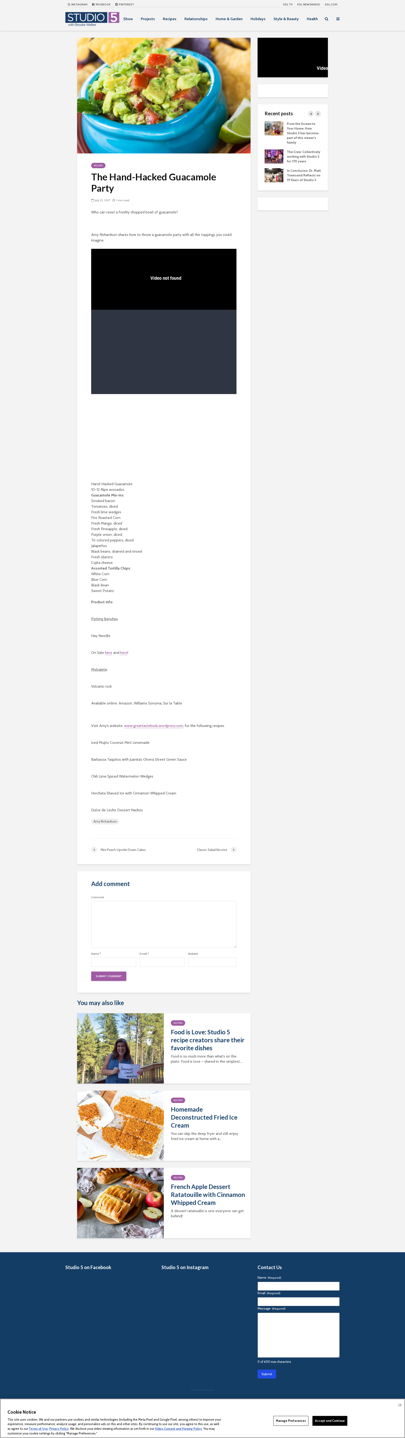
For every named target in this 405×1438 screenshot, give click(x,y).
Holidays (258, 19)
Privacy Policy (59, 1429)
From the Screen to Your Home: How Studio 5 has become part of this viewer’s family (303, 133)
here (108, 652)
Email (144, 953)
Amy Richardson (105, 821)
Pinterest (126, 4)
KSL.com (331, 4)
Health (312, 19)
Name (96, 953)
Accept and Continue (330, 1421)
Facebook (103, 4)
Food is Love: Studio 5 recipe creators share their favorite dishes (207, 1040)
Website (193, 953)
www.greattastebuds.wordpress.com (153, 725)
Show (128, 19)
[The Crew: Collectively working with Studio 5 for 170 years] (274, 156)
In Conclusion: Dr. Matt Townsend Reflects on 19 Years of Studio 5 (304, 175)
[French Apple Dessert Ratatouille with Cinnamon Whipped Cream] (120, 1202)
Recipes (169, 19)
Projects (148, 19)
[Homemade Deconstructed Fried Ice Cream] (120, 1125)
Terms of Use (38, 1429)
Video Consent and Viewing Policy (178, 1429)
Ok (399, 1404)
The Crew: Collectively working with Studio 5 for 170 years (303, 156)
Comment (97, 897)
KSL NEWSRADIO (308, 4)
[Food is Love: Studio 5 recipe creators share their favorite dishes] (120, 1048)
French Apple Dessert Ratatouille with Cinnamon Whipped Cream (208, 1194)
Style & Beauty (286, 19)
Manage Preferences (291, 1421)
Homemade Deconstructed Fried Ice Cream (204, 1117)
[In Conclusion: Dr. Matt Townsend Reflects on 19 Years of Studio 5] (274, 175)
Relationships (196, 19)
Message (271, 1308)
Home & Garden (229, 19)
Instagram (79, 4)
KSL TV (287, 4)
